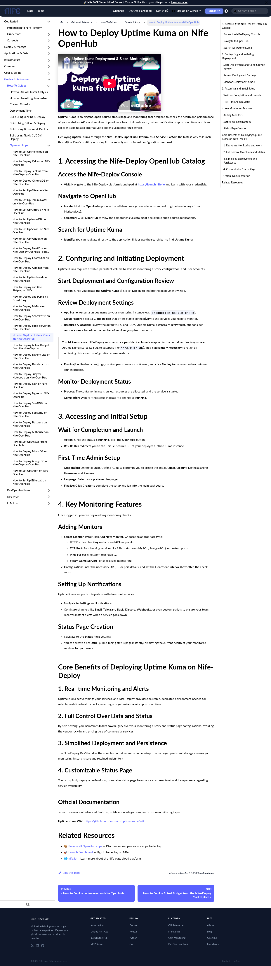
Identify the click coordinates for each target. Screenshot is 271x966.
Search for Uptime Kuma (237, 48)
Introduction (97, 925)
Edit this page (71, 872)
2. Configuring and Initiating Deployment (238, 56)
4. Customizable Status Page (239, 169)
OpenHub (212, 938)
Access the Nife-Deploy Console (241, 34)
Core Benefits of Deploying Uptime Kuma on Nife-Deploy (242, 137)
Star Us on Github (187, 11)
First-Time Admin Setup (236, 102)
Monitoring (174, 932)
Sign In (212, 11)
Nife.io (160, 11)
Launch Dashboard (80, 852)
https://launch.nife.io (151, 184)
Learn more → (179, 2)
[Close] (266, 2)
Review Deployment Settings (239, 75)
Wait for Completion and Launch (242, 95)
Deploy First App (99, 932)
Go (131, 944)
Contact (226, 961)
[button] (27, 21)
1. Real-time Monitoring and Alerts (243, 145)
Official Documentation (236, 176)
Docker (133, 925)
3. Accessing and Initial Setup (238, 88)
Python (133, 938)
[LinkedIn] (37, 945)
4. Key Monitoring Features (237, 108)
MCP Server (97, 944)
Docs (30, 11)
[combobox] (249, 11)
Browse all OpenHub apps (85, 846)
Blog (41, 11)
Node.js (133, 932)
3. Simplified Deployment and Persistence (240, 161)
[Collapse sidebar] (27, 904)
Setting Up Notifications (237, 122)
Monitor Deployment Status (239, 82)
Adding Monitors (232, 115)
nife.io (72, 858)
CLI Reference (175, 925)
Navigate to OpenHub (236, 41)
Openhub (118, 11)
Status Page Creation (235, 128)
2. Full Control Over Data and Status (244, 152)
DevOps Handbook (140, 11)
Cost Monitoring (176, 938)
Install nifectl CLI (99, 938)
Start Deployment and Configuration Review (244, 67)
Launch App (213, 944)
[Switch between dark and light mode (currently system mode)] (226, 11)
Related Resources (232, 182)
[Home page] (61, 23)
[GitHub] (42, 945)
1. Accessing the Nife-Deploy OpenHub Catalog (244, 26)
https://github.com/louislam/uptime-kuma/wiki (115, 821)
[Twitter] (32, 945)
